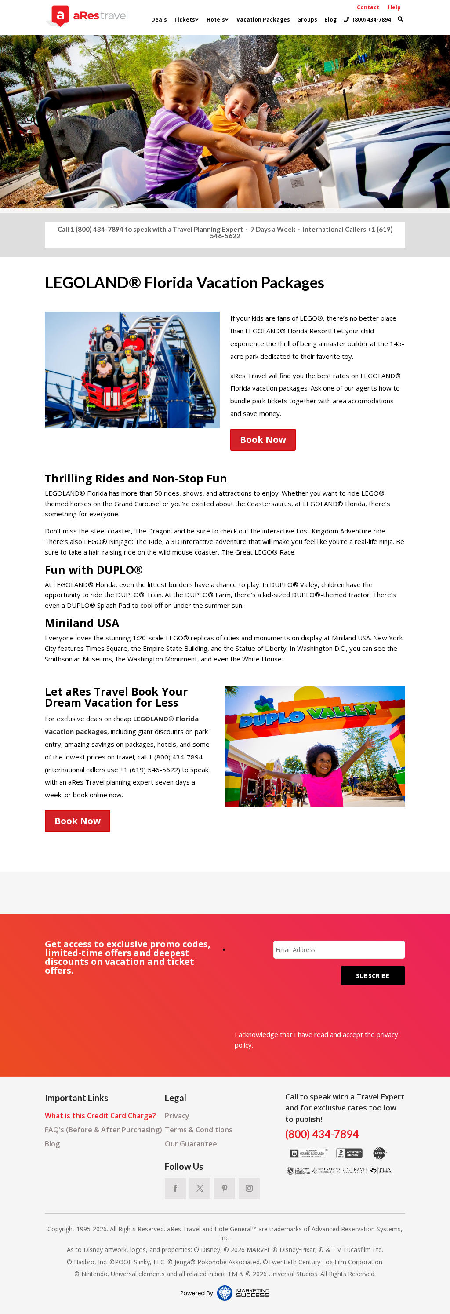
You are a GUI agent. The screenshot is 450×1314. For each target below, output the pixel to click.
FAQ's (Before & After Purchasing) (103, 1130)
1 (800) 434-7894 (96, 229)
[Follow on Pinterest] (224, 1188)
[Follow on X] (199, 1188)
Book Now (263, 439)
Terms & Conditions (198, 1130)
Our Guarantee (191, 1144)
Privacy (177, 1116)
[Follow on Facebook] (175, 1188)
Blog (52, 1144)
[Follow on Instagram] (249, 1188)
